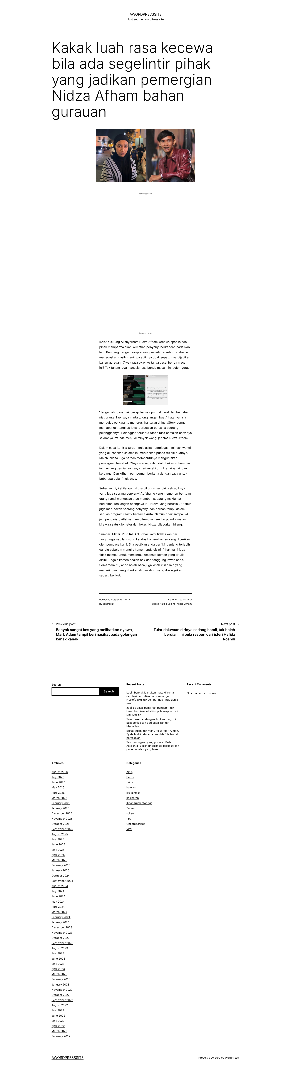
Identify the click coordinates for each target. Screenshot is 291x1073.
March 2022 (59, 1031)
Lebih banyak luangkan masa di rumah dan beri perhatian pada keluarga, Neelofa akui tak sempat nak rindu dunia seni (152, 698)
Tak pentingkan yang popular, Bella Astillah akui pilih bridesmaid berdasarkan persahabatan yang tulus (152, 746)
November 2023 (62, 932)
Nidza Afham (184, 603)
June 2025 (58, 844)
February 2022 (61, 1036)
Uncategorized (135, 823)
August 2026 (60, 772)
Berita (130, 777)
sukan (130, 813)
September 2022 (62, 1000)
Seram (130, 808)
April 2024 (58, 906)
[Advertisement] (145, 216)
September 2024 (62, 880)
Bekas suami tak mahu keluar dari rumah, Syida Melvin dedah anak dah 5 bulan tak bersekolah (152, 734)
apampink (108, 603)
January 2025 (60, 870)
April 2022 (58, 1026)
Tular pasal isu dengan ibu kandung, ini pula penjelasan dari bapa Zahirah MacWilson (151, 723)
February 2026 (61, 803)
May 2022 (58, 1020)
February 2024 (61, 917)
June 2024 (58, 896)
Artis (129, 772)
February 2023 (61, 979)
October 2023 (61, 937)
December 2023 (62, 927)
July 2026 (58, 777)
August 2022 (60, 1005)
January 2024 (60, 922)
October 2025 (61, 823)
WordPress (232, 1057)
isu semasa (133, 792)
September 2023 (62, 943)
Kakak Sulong (168, 603)
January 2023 (60, 984)
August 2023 (60, 948)
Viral (189, 599)
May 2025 (58, 849)
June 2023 (58, 958)
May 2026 (58, 787)
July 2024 (58, 891)
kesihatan (132, 797)
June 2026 (58, 782)
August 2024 (60, 886)
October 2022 (61, 994)
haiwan (131, 787)
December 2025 (62, 813)
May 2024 (58, 901)
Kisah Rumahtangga (139, 803)
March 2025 (59, 860)
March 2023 (59, 974)
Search (56, 684)
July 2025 (58, 839)
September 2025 (62, 829)
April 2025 (58, 854)
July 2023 (58, 953)
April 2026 (58, 792)
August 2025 (60, 834)
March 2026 (59, 797)
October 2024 (61, 875)
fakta (129, 782)
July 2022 (58, 1010)
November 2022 (62, 989)
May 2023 (58, 963)
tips (128, 818)
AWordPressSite (146, 14)
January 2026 (60, 808)
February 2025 (61, 865)
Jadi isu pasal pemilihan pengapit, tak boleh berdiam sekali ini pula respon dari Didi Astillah (152, 711)
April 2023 (58, 969)
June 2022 (58, 1015)
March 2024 (59, 911)
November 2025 (62, 818)
